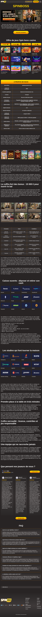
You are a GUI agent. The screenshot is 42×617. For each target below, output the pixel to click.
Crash (25, 44)
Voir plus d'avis (21, 518)
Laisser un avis (35, 471)
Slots (36, 44)
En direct (15, 44)
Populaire (5, 44)
